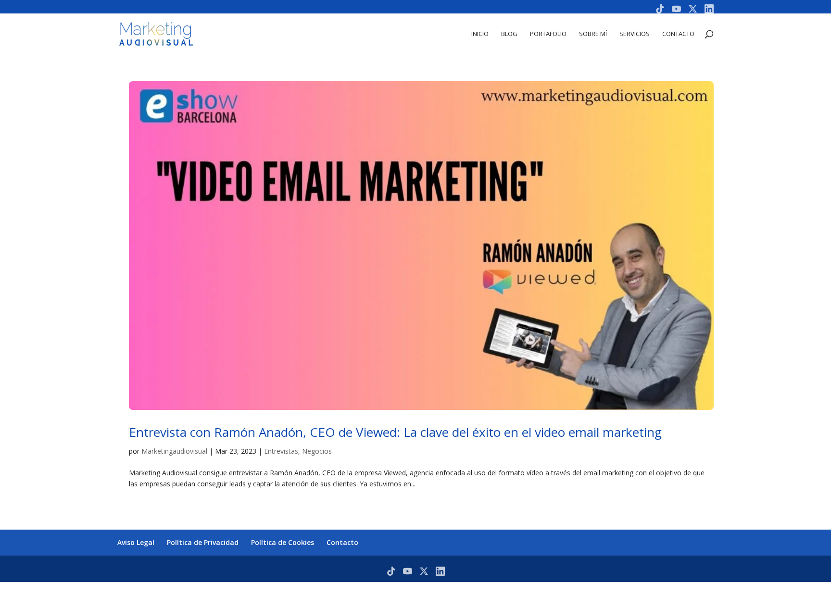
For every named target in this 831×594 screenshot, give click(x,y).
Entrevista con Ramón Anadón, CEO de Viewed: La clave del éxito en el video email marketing (395, 432)
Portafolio (548, 34)
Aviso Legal (135, 542)
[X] (692, 8)
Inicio (480, 34)
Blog (509, 34)
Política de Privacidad (203, 542)
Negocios (317, 451)
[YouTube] (676, 8)
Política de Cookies (282, 542)
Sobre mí (593, 34)
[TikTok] (660, 8)
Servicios (634, 34)
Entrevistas (281, 451)
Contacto (678, 34)
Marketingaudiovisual (174, 451)
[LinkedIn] (709, 8)
